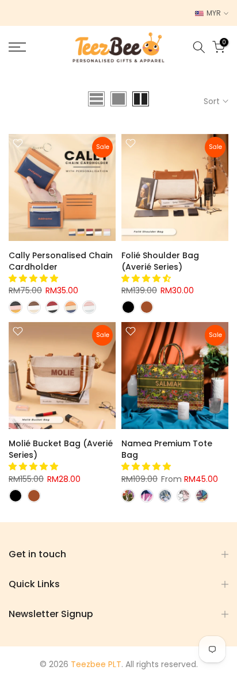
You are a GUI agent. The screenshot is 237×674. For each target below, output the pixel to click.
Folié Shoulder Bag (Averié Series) (160, 261)
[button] (34, 278)
